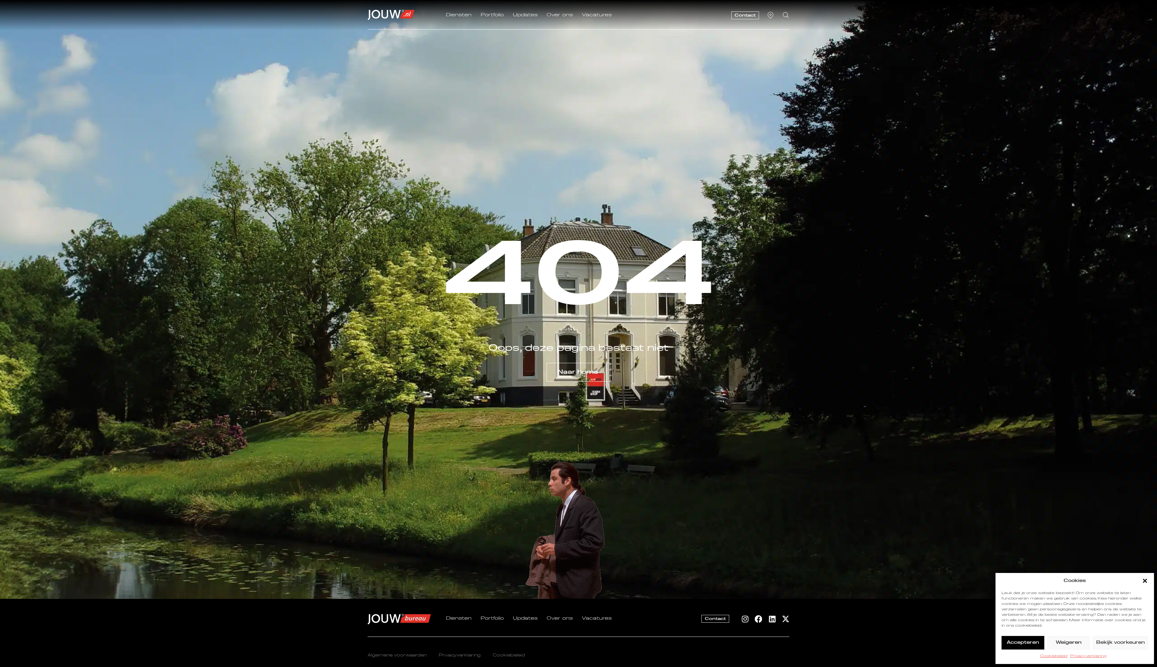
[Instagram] (745, 619)
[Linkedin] (772, 619)
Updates (525, 15)
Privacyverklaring (1088, 656)
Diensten (459, 15)
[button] (1145, 581)
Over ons (560, 15)
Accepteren (1023, 642)
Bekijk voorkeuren (1120, 642)
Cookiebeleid (1053, 656)
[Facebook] (758, 619)
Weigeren (1068, 642)
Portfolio (492, 15)
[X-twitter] (785, 619)
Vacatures (597, 15)
